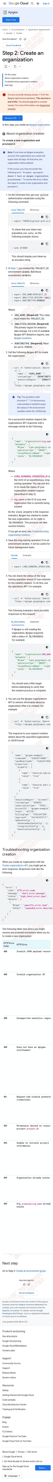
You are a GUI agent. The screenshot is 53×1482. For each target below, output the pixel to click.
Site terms (32, 1452)
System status (9, 1377)
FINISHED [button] (34, 622)
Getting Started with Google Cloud (18, 1395)
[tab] (17, 209)
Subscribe (44, 1467)
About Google (8, 1452)
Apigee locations (23, 338)
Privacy (21, 1452)
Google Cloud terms (13, 1456)
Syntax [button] (14, 555)
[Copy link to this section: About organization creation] (47, 134)
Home (5, 30)
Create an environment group (31, 1271)
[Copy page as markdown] (15, 66)
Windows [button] (34, 209)
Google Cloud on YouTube (14, 1436)
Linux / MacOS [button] (18, 209)
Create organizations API (15, 865)
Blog (4, 1422)
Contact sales (8, 1350)
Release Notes (9, 1373)
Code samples (9, 1400)
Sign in (46, 3)
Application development (39, 30)
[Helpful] (20, 39)
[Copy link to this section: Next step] (22, 1263)
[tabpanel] (29, 237)
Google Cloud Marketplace (14, 1346)
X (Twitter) (7, 1431)
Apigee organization (39, 124)
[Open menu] (5, 3)
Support (6, 1368)
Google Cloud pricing (11, 1341)
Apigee (13, 12)
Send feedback (13, 45)
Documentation (17, 30)
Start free (11, 19)
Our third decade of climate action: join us (23, 1461)
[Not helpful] (25, 39)
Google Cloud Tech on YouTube (16, 1441)
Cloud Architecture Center (14, 1404)
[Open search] (32, 3)
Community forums (11, 1363)
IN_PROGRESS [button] (18, 622)
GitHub (5, 1390)
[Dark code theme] (42, 217)
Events (5, 1427)
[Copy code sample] (47, 217)
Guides (19, 33)
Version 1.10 (13, 118)
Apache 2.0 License (10, 1310)
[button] (26, 134)
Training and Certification (14, 1409)
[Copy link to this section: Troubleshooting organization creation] (19, 854)
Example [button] (27, 555)
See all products (9, 1336)
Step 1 (14, 268)
